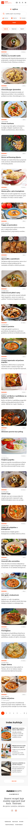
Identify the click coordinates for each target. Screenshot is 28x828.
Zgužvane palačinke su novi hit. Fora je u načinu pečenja (18, 764)
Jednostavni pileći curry (10, 293)
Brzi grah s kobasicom (10, 595)
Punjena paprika (7, 460)
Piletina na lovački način (11, 56)
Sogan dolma (6, 664)
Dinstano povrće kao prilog (12, 432)
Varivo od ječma (7, 698)
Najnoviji (14, 29)
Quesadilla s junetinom (10, 259)
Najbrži (22, 29)
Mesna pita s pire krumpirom (12, 191)
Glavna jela (4, 54)
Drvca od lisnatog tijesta (11, 157)
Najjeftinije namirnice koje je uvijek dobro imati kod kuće (18, 730)
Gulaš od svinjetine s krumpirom (9, 528)
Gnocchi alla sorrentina (10, 561)
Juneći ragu (5, 494)
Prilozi (3, 429)
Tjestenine (4, 87)
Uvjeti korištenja (9, 824)
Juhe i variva (5, 223)
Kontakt (21, 821)
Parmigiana (5, 631)
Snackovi (4, 257)
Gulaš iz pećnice (7, 326)
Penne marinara (7, 123)
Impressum (15, 821)
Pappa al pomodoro (9, 225)
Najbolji (6, 29)
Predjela (4, 155)
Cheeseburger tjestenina (11, 89)
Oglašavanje (8, 821)
